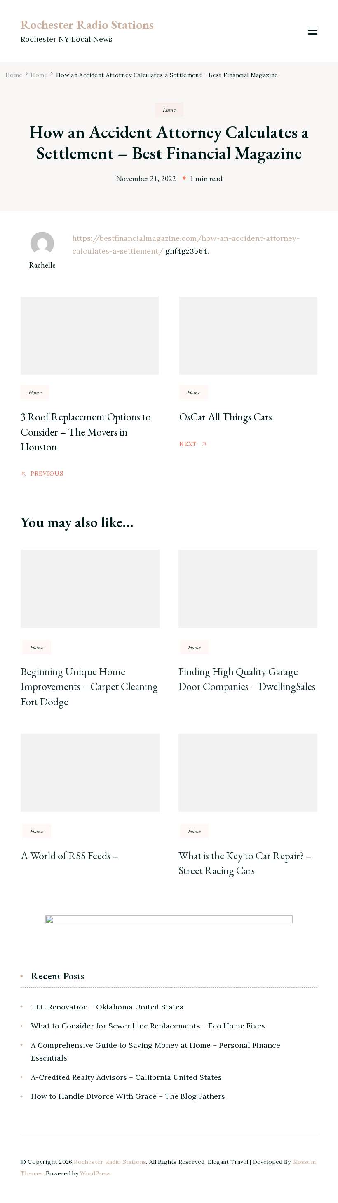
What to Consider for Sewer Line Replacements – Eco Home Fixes (148, 1025)
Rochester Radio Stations (87, 24)
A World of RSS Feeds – (69, 856)
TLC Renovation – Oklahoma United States (107, 1007)
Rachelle (42, 265)
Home (169, 109)
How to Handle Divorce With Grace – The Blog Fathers (128, 1096)
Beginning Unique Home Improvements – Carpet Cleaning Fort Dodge (89, 686)
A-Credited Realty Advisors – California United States (126, 1077)
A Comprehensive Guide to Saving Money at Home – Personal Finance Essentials (155, 1051)
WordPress (95, 1173)
